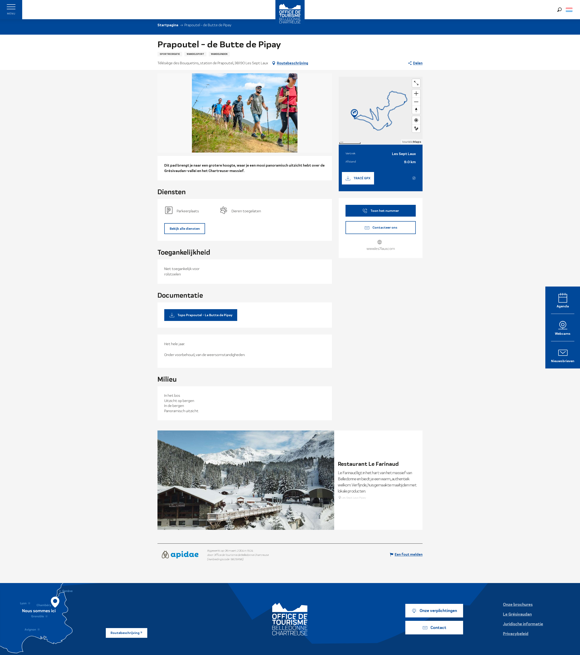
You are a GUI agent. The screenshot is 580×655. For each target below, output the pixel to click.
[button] (559, 10)
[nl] (569, 9)
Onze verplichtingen (438, 610)
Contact (438, 627)
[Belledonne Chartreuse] (290, 619)
